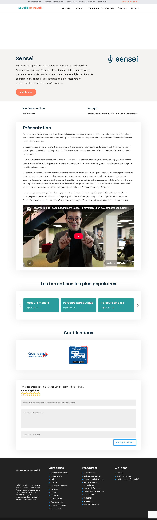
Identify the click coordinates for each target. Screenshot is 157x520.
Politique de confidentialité (128, 479)
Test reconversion (87, 2)
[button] (19, 305)
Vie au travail (56, 508)
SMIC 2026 (88, 498)
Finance (121, 8)
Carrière (66, 8)
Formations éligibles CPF (94, 479)
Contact (120, 472)
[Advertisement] (78, 31)
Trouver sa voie (57, 502)
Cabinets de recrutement (94, 491)
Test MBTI (102, 2)
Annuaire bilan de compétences (91, 483)
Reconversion (108, 8)
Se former (55, 495)
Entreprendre (56, 476)
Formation (93, 8)
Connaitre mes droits (59, 472)
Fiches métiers (34, 2)
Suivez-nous (128, 2)
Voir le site (26, 92)
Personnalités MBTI (91, 504)
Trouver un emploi (58, 505)
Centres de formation (53, 2)
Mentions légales (124, 476)
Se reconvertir (56, 499)
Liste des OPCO (90, 494)
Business (135, 8)
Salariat (79, 8)
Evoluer (54, 479)
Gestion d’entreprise (59, 486)
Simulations (88, 501)
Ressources (71, 2)
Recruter (54, 492)
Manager (54, 489)
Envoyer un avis (125, 442)
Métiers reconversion (92, 476)
